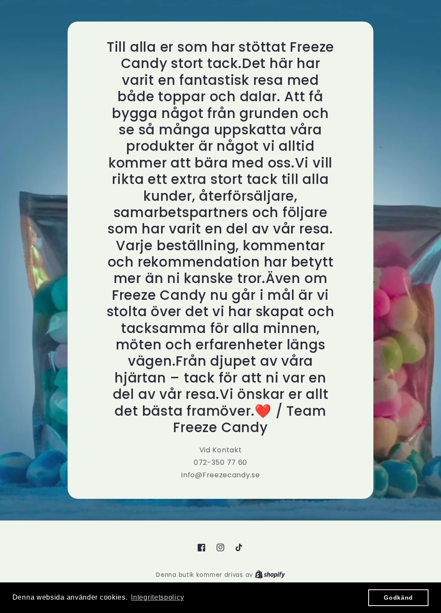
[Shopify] (270, 575)
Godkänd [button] (398, 597)
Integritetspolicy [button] (157, 597)
